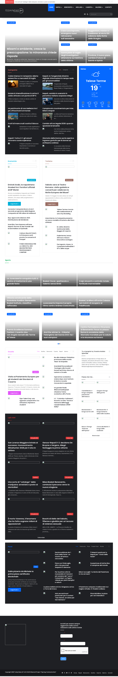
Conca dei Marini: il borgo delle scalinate (103, 428)
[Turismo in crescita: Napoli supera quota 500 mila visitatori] (72, 52)
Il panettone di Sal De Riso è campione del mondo (100, 564)
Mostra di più (96, 435)
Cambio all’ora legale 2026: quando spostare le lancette (57, 124)
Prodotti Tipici (95, 546)
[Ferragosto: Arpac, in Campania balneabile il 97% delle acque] (46, 244)
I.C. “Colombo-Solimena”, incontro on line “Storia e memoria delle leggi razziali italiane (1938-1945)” (63, 402)
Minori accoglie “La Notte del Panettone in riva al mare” (94, 573)
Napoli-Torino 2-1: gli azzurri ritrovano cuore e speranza (20, 139)
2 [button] (59, 343)
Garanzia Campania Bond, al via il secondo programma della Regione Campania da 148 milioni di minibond (22, 211)
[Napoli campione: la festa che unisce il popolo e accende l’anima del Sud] (96, 297)
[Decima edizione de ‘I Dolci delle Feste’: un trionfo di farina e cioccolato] (44, 552)
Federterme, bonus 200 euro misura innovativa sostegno (65, 238)
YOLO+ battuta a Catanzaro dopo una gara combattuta (93, 282)
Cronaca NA (65, 22)
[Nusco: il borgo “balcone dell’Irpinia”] (88, 421)
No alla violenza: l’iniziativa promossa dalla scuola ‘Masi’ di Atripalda (64, 359)
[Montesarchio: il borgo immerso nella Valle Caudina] (103, 404)
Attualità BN (92, 44)
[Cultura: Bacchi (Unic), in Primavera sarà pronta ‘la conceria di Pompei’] (9, 233)
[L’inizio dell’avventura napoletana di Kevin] (60, 297)
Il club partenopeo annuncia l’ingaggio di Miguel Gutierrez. (22, 304)
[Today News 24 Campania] (14, 10)
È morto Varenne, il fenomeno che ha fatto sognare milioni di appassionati (22, 521)
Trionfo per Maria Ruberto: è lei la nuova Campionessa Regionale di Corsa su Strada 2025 (60, 281)
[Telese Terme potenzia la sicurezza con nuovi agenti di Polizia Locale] (99, 52)
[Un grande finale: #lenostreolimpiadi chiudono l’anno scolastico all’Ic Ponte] (43, 387)
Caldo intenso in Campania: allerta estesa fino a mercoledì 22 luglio (23, 77)
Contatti (108, 7)
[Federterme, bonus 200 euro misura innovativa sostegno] (46, 235)
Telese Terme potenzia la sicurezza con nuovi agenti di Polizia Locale (99, 58)
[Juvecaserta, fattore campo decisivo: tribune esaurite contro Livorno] (24, 275)
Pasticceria (83, 546)
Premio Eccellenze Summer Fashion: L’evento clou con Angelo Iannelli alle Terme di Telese (21, 333)
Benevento (68, 7)
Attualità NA (65, 44)
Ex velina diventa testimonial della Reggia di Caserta (64, 229)
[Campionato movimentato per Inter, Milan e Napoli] (47, 116)
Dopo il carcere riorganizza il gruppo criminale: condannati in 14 (99, 34)
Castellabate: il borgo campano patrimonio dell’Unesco (87, 393)
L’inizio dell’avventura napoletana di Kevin (54, 304)
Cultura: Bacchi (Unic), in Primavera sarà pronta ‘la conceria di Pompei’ (28, 236)
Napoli (58, 7)
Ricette (102, 546)
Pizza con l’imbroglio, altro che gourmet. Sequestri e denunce (63, 565)
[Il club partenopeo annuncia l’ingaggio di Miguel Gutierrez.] (24, 297)
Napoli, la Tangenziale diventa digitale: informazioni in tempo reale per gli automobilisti (58, 78)
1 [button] (58, 343)
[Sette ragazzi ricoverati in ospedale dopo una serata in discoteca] (72, 30)
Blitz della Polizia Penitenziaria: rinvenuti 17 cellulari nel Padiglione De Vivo (31, 52)
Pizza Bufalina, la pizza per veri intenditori (98, 594)
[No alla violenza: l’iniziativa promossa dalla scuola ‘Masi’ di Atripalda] (43, 357)
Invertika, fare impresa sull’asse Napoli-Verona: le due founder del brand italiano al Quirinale (20, 226)
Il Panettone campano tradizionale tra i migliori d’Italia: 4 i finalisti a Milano (94, 588)
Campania (65, 69)
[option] (59, 41)
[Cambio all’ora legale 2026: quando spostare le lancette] (43, 129)
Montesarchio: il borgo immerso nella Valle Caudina (103, 412)
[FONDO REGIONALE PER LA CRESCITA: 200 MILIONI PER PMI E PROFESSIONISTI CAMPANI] (9, 244)
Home (51, 7)
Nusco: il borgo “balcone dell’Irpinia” (87, 428)
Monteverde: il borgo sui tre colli (88, 411)
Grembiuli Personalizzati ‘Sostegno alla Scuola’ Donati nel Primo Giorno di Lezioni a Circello (64, 369)
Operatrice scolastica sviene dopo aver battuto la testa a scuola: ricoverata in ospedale (63, 380)
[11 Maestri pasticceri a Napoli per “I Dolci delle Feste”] (80, 552)
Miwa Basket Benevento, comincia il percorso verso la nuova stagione (35, 2)
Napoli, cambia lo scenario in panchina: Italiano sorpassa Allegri (57, 94)
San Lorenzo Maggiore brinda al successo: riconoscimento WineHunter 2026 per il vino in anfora (23, 446)
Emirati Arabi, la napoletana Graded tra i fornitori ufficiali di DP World (21, 187)
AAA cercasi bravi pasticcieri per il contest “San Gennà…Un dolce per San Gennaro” (64, 596)
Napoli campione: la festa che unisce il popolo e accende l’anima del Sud (94, 303)
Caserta (89, 7)
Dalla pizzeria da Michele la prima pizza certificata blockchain (20, 574)
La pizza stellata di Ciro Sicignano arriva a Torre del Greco (58, 588)
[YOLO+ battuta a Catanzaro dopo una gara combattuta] (96, 275)
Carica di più (41, 537)
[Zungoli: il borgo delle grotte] (103, 385)
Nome (62, 633)
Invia (63, 658)
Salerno (98, 7)
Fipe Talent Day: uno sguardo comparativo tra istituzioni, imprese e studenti (29, 401)
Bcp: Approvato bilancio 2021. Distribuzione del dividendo (19, 219)
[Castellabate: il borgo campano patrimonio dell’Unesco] (88, 385)
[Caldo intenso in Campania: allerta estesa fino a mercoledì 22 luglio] (13, 83)
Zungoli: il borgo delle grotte (102, 392)
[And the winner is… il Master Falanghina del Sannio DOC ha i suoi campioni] (59, 326)
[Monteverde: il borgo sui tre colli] (88, 404)
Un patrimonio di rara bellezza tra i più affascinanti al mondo (22, 109)
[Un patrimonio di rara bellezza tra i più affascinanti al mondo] (13, 116)
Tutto (60, 69)
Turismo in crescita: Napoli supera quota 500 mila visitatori (70, 58)
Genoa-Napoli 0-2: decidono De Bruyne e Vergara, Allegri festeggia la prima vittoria (57, 445)
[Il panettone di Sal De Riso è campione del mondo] (80, 563)
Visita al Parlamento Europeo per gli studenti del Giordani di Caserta (23, 379)
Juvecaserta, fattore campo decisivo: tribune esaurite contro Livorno (23, 281)
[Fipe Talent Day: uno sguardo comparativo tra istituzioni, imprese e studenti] (9, 398)
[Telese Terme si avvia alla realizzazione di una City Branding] (46, 209)
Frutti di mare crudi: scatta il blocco (23, 123)
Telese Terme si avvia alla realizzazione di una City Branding (65, 211)
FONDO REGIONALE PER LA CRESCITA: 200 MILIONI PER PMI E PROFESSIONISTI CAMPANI (27, 248)
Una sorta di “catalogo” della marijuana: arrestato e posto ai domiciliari (23, 484)
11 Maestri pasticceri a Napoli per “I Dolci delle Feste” (99, 554)
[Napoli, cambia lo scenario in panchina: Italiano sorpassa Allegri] (47, 101)
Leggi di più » (14, 204)
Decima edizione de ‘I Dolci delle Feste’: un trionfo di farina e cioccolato (63, 555)
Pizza (88, 546)
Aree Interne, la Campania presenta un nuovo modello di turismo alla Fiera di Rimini (59, 220)
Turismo (48, 161)
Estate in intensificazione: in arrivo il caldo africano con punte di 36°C (23, 94)
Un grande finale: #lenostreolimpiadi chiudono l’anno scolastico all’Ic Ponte (62, 391)
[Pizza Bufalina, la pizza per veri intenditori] (80, 593)
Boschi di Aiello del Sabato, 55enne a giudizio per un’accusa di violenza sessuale (57, 521)
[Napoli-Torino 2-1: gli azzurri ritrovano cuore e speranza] (9, 143)
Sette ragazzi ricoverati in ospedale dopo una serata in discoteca (72, 36)
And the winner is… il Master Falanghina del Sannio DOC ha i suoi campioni (58, 335)
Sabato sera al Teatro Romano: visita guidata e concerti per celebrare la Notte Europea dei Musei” (57, 188)
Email (62, 640)
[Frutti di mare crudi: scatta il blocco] (9, 126)
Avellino (79, 7)
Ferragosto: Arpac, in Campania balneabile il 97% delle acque (65, 246)
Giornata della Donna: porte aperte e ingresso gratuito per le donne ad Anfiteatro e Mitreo (58, 140)
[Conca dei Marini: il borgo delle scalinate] (103, 421)
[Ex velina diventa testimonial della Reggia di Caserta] (46, 226)
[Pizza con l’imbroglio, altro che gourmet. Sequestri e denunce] (44, 563)
